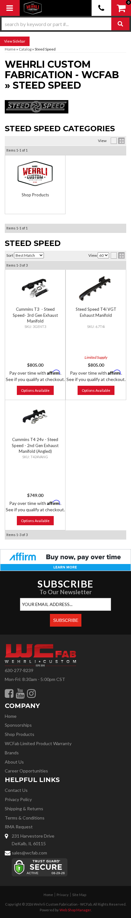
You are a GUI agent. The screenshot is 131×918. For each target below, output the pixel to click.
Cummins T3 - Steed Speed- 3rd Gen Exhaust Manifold (35, 315)
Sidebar (19, 41)
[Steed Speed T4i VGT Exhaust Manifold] (96, 288)
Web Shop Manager (75, 910)
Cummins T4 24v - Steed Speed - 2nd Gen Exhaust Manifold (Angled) (35, 445)
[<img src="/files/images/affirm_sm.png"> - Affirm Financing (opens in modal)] (65, 559)
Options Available (35, 390)
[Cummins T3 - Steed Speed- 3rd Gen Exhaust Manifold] (35, 288)
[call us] (101, 8)
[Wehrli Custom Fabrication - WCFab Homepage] (33, 8)
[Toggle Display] (118, 141)
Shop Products (35, 194)
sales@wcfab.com (29, 852)
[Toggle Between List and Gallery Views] (118, 255)
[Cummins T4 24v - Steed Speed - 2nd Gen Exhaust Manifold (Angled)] (35, 418)
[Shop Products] (35, 173)
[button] (65, 23)
